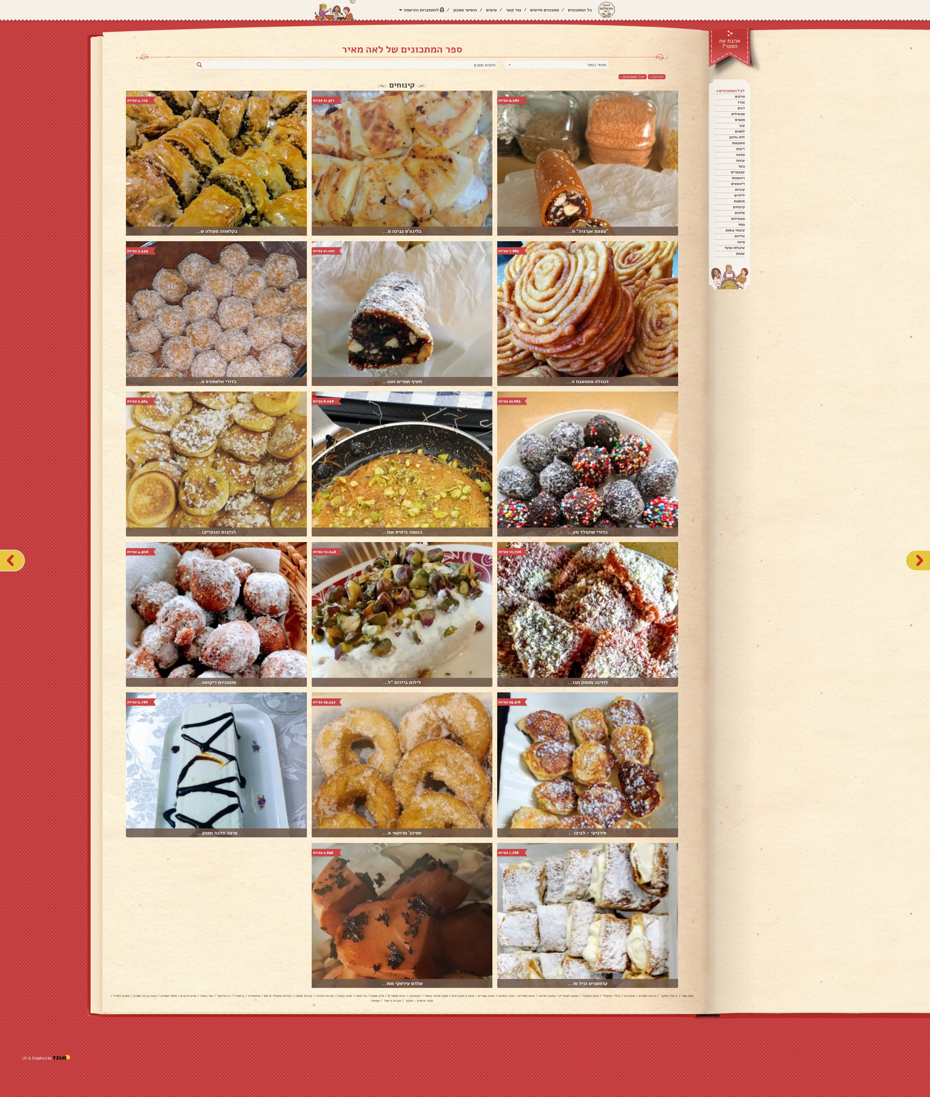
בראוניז (239, 995)
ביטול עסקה (669, 995)
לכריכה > (656, 76)
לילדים (739, 195)
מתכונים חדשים (544, 10)
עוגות (740, 160)
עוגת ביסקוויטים (463, 995)
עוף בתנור (206, 995)
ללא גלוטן (737, 137)
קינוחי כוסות (735, 230)
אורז (741, 102)
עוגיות (740, 189)
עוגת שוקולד (590, 995)
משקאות (738, 143)
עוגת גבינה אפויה (145, 995)
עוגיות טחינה (325, 995)
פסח (741, 224)
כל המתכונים (580, 10)
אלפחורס (254, 995)
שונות (740, 253)
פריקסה (361, 995)
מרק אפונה (377, 995)
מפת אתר (687, 995)
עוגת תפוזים (526, 995)
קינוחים (739, 207)
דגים (741, 108)
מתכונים (629, 995)
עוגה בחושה (506, 995)
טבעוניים (738, 172)
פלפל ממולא (169, 995)
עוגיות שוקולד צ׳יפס (278, 995)
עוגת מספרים (396, 995)
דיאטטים (738, 183)
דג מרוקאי (224, 995)
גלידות (740, 236)
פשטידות (738, 218)
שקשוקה (415, 995)
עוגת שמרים (486, 995)
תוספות (739, 201)
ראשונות (738, 178)
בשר (741, 166)
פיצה (741, 242)
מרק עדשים (188, 995)
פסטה (740, 154)
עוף (742, 125)
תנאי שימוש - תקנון (419, 1000)
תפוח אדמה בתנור (436, 995)
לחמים (740, 131)
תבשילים (738, 114)
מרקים (740, 96)
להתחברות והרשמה (421, 10)
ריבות (740, 148)
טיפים (491, 10)
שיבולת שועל (735, 247)
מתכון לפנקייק (568, 995)
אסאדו (375, 1000)
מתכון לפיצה (546, 995)
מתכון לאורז (121, 995)
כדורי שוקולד (611, 995)
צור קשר (513, 10)
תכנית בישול (392, 1000)
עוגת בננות (345, 995)
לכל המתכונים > (632, 76)
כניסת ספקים (647, 995)
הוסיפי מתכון (465, 10)
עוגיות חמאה (303, 995)
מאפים (740, 119)
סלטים (740, 212)
